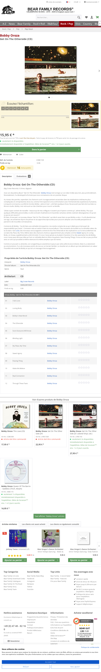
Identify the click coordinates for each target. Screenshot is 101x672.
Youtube (30, 589)
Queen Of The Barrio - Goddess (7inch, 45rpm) (15, 487)
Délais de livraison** (57, 636)
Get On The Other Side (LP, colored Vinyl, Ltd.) (83, 432)
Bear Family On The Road (13, 584)
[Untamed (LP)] (18, 538)
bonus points (26, 168)
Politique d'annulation (35, 628)
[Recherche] (78, 17)
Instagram (31, 581)
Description (7, 176)
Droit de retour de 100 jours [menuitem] (86, 582)
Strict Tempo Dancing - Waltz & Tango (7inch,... (50, 550)
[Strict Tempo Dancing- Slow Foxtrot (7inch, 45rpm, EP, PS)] (83, 538)
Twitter (29, 586)
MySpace (30, 584)
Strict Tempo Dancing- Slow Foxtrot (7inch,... (83, 550)
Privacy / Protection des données (59, 618)
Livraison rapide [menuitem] (82, 579)
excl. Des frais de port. (27, 138)
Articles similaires (9, 524)
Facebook (30, 578)
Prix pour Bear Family (58, 581)
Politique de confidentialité (90, 647)
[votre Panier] (91, 17)
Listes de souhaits (54, 2)
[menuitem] (58, 17)
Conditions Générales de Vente (59, 631)
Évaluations (23, 176)
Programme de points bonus (37, 617)
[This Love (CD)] (16, 416)
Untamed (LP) (17, 549)
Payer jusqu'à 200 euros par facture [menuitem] (86, 585)
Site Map (53, 638)
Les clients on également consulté (64, 524)
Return (29, 633)
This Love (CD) (13, 431)
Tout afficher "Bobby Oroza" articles (49, 516)
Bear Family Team (10, 589)
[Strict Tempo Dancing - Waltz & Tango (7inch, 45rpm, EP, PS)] (50, 538)
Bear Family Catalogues (12, 581)
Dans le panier (39, 149)
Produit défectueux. (34, 630)
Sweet (79, 233)
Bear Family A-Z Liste (11, 576)
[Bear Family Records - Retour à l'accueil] (8, 10)
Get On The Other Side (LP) (49, 432)
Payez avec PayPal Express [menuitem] (86, 601)
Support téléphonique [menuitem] (84, 604)
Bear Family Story (10, 586)
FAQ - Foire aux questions (59, 622)
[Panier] (97, 17)
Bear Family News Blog (35, 576)
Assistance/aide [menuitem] (91, 2)
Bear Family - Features (58, 578)
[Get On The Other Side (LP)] (50, 416)
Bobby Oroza (9, 35)
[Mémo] (86, 17)
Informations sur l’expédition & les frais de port (61, 626)
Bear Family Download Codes (14, 578)
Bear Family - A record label (60, 576)
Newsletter (31, 622)
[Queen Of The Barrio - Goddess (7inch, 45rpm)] (16, 471)
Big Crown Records (27, 281)
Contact (30, 625)
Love (17, 230)
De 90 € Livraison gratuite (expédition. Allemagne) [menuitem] (85, 590)
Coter (21, 154)
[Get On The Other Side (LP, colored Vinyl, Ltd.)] (85, 416)
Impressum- (31, 620)
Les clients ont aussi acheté (33, 524)
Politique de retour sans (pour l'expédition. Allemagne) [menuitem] (85, 596)
